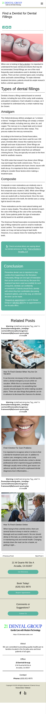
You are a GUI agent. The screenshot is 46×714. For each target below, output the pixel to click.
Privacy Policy (20, 688)
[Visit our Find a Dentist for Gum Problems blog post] (23, 430)
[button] (42, 3)
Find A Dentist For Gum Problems (17, 448)
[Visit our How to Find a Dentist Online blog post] (23, 507)
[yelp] (25, 693)
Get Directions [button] (23, 572)
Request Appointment (23, 592)
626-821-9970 (18, 303)
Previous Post (8, 556)
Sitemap (27, 688)
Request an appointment (15, 300)
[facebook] (20, 693)
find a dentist (25, 64)
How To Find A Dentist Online (15, 525)
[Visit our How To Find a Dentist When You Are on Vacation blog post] (23, 354)
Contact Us (23, 613)
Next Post (39, 556)
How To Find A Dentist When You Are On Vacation (20, 373)
